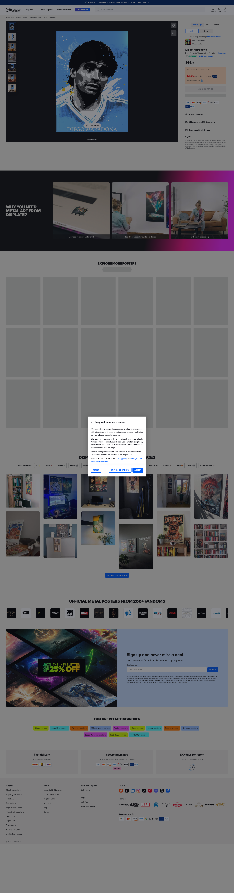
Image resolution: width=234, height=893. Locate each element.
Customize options (120, 470)
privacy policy (121, 458)
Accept (137, 470)
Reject (96, 470)
